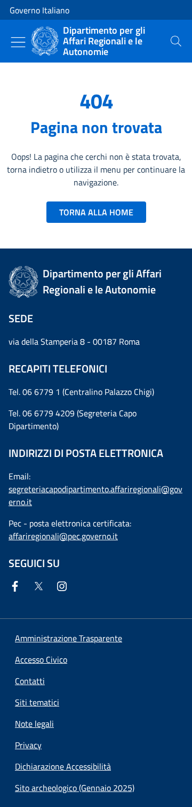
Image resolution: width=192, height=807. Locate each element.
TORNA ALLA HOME (96, 212)
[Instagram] (64, 586)
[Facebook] (17, 586)
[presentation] (176, 41)
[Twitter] (40, 586)
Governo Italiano (39, 10)
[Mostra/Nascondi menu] (18, 42)
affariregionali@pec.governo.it (63, 536)
